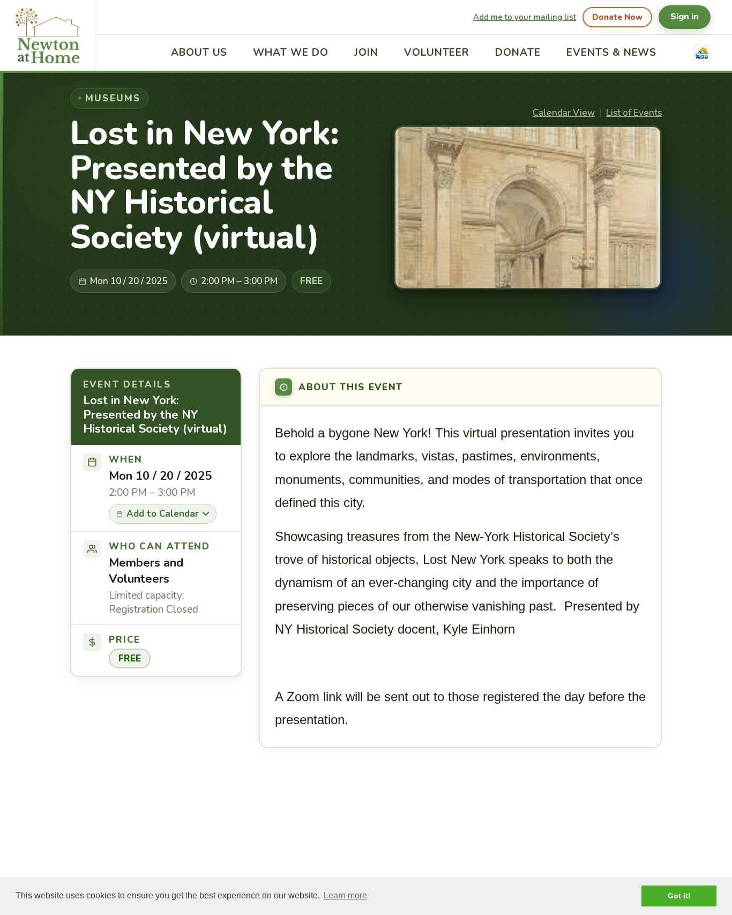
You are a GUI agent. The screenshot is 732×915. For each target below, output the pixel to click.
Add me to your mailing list (524, 17)
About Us (199, 52)
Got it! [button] (679, 895)
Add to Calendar (162, 514)
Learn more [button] (345, 895)
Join (366, 52)
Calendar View (564, 113)
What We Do (290, 52)
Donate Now (617, 17)
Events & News (611, 52)
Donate (518, 52)
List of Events (634, 113)
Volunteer (437, 52)
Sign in (684, 17)
